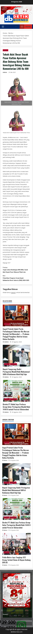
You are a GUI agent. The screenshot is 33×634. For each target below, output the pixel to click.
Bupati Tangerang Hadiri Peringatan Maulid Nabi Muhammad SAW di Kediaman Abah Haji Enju (16, 372)
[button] (3, 27)
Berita (5, 50)
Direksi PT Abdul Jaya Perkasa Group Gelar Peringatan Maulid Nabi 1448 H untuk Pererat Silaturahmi (16, 407)
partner (28, 27)
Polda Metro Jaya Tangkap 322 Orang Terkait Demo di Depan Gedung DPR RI (16, 560)
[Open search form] (16, 26)
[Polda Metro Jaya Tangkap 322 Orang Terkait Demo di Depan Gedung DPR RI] (16, 544)
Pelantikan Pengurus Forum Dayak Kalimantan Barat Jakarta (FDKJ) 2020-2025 (16, 278)
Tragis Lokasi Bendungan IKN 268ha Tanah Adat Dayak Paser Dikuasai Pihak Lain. (15, 269)
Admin (5, 72)
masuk (13, 292)
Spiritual (13, 364)
